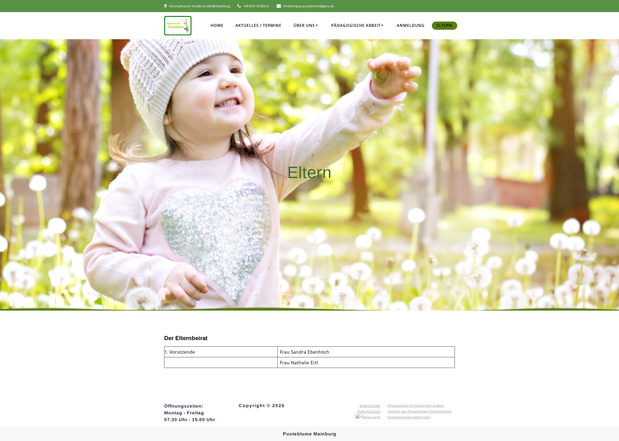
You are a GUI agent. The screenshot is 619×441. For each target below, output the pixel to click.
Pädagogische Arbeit (356, 25)
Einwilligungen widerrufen (409, 417)
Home (217, 25)
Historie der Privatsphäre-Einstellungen (420, 411)
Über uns (304, 25)
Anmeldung (411, 25)
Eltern (444, 25)
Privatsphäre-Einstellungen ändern (416, 405)
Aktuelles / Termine (258, 25)
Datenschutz (368, 411)
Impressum (370, 405)
